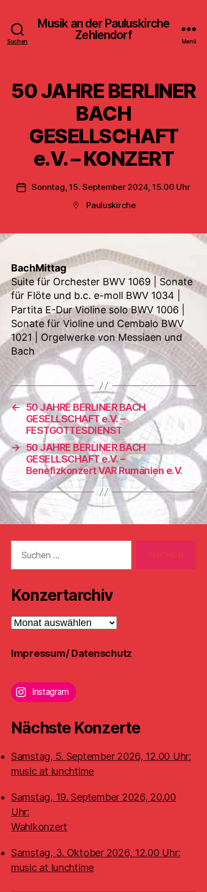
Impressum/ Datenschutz (71, 653)
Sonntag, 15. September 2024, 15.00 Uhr (110, 187)
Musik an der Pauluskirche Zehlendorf (103, 29)
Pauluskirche (111, 205)
